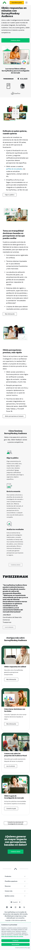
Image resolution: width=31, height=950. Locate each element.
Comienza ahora (15, 40)
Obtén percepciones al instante (14, 416)
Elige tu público (9, 195)
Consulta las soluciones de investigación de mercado (15, 823)
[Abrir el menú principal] (26, 2)
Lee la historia (9, 627)
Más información (10, 314)
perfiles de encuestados (14, 169)
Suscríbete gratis (17, 2)
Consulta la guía (11, 808)
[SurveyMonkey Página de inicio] (4, 2)
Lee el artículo (10, 766)
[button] (15, 876)
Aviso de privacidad (7, 936)
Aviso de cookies (18, 936)
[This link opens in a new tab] (7, 907)
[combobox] (15, 902)
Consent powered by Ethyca (21, 947)
